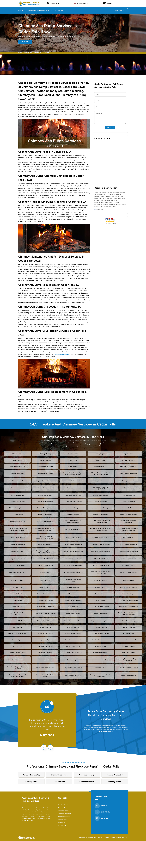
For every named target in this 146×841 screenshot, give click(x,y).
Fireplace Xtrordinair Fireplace (128, 600)
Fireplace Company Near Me (17, 652)
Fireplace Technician (128, 646)
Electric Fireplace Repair (100, 514)
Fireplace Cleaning (128, 454)
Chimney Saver (128, 488)
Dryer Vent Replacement (73, 640)
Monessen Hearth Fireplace (45, 606)
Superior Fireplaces (17, 580)
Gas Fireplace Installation (17, 521)
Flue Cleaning (17, 460)
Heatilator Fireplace (45, 587)
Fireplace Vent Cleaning (101, 508)
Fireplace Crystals (45, 572)
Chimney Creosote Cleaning (45, 466)
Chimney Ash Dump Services (73, 501)
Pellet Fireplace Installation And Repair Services (101, 572)
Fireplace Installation (100, 466)
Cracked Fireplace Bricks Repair (73, 675)
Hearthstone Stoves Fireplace (128, 606)
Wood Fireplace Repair (45, 514)
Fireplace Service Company (73, 633)
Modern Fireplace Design (17, 565)
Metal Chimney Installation (17, 481)
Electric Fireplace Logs (45, 544)
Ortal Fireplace (100, 600)
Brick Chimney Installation (128, 473)
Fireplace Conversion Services (101, 660)
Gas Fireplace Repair (72, 514)
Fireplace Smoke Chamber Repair (72, 481)
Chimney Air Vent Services (17, 572)
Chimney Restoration (17, 488)
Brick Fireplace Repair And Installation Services (17, 675)
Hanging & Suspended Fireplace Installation (129, 659)
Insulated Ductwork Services (128, 668)
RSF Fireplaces (17, 587)
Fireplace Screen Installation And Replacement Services (128, 613)
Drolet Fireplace (17, 606)
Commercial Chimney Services (73, 544)
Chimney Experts (17, 640)
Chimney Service (73, 454)
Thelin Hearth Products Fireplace (45, 613)
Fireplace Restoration (17, 473)
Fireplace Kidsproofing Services (101, 621)
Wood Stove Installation (100, 652)
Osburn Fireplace (73, 594)
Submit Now (110, 127)
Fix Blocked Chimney (17, 551)
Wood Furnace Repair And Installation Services (73, 521)
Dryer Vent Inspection (129, 627)
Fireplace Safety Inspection (100, 640)
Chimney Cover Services (100, 495)
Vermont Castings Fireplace (128, 587)
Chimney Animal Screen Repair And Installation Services (100, 473)
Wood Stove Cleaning (128, 652)
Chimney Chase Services (73, 495)
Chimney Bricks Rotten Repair (100, 551)
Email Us (109, 3)
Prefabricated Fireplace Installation (128, 521)
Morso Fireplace (73, 606)
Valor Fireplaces (45, 580)
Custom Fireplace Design (45, 565)
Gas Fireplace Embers (128, 565)
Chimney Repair (101, 460)
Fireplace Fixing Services (45, 660)
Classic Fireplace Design (128, 559)
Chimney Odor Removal (45, 559)
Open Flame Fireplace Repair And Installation (17, 667)
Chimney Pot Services (100, 501)
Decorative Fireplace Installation (128, 640)
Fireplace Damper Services (100, 537)
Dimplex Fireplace (100, 594)
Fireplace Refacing (101, 481)
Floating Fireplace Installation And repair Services (100, 675)
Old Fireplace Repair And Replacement (100, 488)
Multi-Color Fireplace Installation (73, 572)
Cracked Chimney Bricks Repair (128, 551)
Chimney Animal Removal (100, 613)
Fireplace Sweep (73, 508)
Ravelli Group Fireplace (73, 613)
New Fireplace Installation (128, 466)
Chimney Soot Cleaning (17, 466)
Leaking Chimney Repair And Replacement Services (45, 551)
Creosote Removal (45, 460)
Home (20, 10)
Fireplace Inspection (73, 488)
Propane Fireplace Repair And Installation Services (17, 529)
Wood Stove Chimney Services (17, 660)
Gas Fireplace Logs (129, 537)
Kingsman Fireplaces (100, 580)
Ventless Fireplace (73, 660)
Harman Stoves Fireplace (45, 594)
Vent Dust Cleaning (101, 627)
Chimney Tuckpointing (128, 481)
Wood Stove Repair (73, 652)
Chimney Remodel (100, 668)
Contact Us (59, 10)
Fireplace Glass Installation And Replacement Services (45, 529)
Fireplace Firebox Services (73, 537)
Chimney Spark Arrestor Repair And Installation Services (73, 473)
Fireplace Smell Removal (17, 559)
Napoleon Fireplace (73, 587)
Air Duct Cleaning (45, 627)
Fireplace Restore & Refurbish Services (45, 675)
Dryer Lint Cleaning (73, 627)
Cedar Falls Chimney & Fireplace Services (102, 837)
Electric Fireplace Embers (101, 565)
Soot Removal (73, 460)
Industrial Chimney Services (128, 544)
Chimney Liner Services (17, 501)
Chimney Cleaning (45, 454)
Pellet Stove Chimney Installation (73, 565)
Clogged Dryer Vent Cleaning (17, 633)
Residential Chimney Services (101, 544)
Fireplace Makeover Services (73, 668)
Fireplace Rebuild (17, 514)
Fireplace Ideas (17, 646)
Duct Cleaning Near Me (45, 646)
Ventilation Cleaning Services (45, 668)
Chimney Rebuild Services (45, 621)
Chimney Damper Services (45, 501)
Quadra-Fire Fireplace (129, 594)
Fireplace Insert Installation (17, 621)
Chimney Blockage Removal (45, 488)
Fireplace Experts (128, 633)
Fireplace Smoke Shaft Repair (45, 481)
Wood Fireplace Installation (128, 514)
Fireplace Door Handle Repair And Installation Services (100, 529)
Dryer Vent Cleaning (128, 621)
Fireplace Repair (73, 466)
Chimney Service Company (101, 633)
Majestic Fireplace (100, 587)
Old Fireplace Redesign (101, 559)
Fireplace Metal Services (17, 537)
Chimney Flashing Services (17, 508)
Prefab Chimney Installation (73, 621)
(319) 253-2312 (119, 10)
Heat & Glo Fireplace (17, 594)
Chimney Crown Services (17, 495)
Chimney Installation (128, 460)
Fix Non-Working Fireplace (45, 473)
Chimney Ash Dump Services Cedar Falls (36, 52)
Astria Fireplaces (128, 580)
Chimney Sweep (17, 454)
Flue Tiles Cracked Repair (73, 559)
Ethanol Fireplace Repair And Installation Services (101, 521)
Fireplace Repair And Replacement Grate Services (45, 537)
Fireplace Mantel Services (129, 675)
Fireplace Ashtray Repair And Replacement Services (128, 529)
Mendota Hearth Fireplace (73, 600)
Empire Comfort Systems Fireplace (17, 613)
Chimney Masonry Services (45, 508)
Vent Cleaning (17, 627)
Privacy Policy (62, 825)
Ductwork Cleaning (101, 646)
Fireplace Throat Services (17, 544)
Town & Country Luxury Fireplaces (73, 580)
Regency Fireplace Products (128, 572)
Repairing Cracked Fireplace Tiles (73, 551)
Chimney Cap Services (45, 495)
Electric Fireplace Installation (45, 521)
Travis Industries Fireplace (100, 606)
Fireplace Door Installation (73, 529)
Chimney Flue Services (129, 495)
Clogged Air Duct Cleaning (45, 633)
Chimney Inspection (101, 454)
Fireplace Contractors (128, 508)
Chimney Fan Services (128, 501)
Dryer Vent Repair (45, 640)
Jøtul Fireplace (17, 600)
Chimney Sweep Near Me (73, 646)
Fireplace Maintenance (45, 652)
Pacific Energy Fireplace (45, 600)
